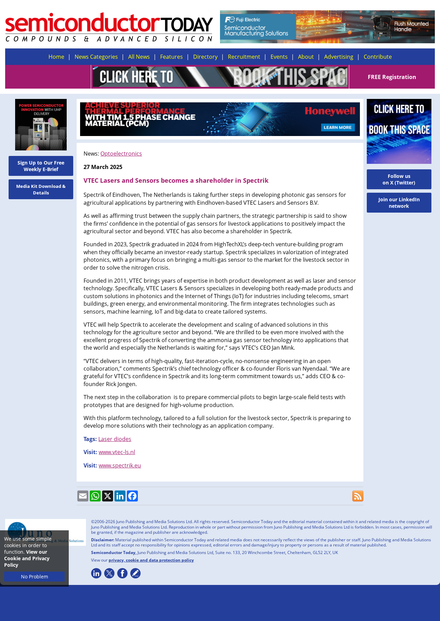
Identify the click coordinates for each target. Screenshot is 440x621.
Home (56, 56)
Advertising (338, 56)
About (306, 56)
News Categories (96, 56)
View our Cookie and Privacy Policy (27, 558)
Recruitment (244, 56)
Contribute (378, 56)
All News (139, 56)
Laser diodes (114, 439)
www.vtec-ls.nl (117, 452)
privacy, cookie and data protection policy (151, 560)
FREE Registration (392, 77)
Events (279, 56)
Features (171, 56)
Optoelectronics (121, 153)
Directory (205, 56)
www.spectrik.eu (120, 465)
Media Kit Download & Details (41, 189)
